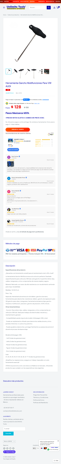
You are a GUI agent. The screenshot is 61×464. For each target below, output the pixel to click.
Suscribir (8, 433)
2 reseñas (14, 158)
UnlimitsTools (10, 93)
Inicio (4, 14)
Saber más (36, 103)
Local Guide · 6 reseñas (17, 221)
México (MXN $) (8, 441)
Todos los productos (13, 14)
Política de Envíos (38, 400)
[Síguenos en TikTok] (13, 448)
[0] (58, 8)
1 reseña (14, 179)
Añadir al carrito (18, 129)
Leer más (9, 202)
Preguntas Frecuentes (40, 395)
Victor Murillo (15, 190)
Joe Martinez (15, 208)
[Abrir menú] (4, 7)
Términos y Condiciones (40, 397)
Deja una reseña (13, 149)
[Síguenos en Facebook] (4, 448)
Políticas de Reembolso (40, 402)
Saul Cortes (15, 156)
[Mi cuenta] (54, 7)
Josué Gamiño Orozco (18, 220)
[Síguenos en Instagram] (7, 448)
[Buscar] (49, 7)
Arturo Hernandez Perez (18, 177)
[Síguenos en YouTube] (10, 448)
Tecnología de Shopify (9, 459)
